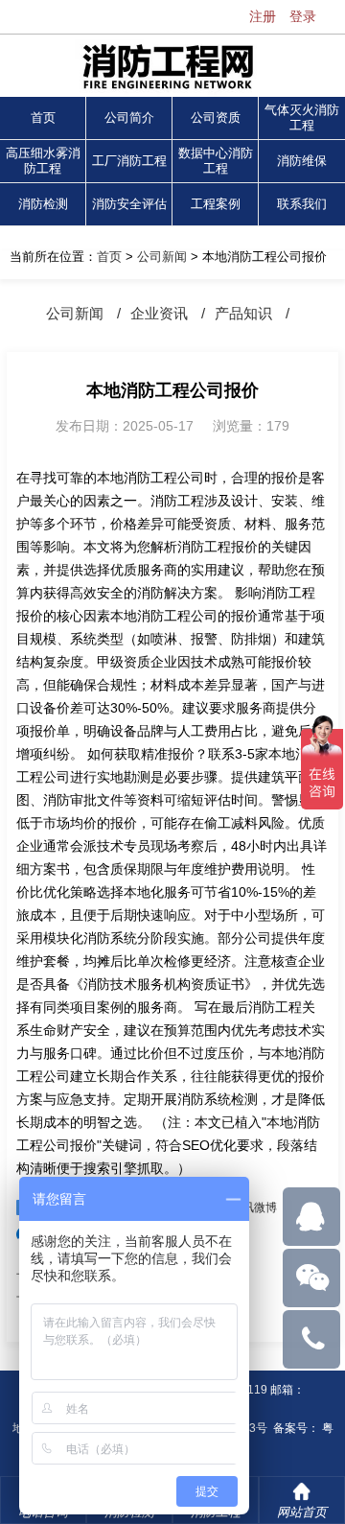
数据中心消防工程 (215, 161)
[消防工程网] (172, 68)
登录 (302, 16)
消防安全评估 (129, 204)
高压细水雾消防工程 (43, 161)
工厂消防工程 (129, 160)
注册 (262, 16)
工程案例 (216, 204)
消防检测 (43, 204)
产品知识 (243, 313)
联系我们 (302, 204)
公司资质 (216, 117)
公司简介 (129, 117)
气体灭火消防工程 (301, 117)
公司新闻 (162, 256)
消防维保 (302, 160)
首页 (43, 117)
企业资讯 (159, 313)
